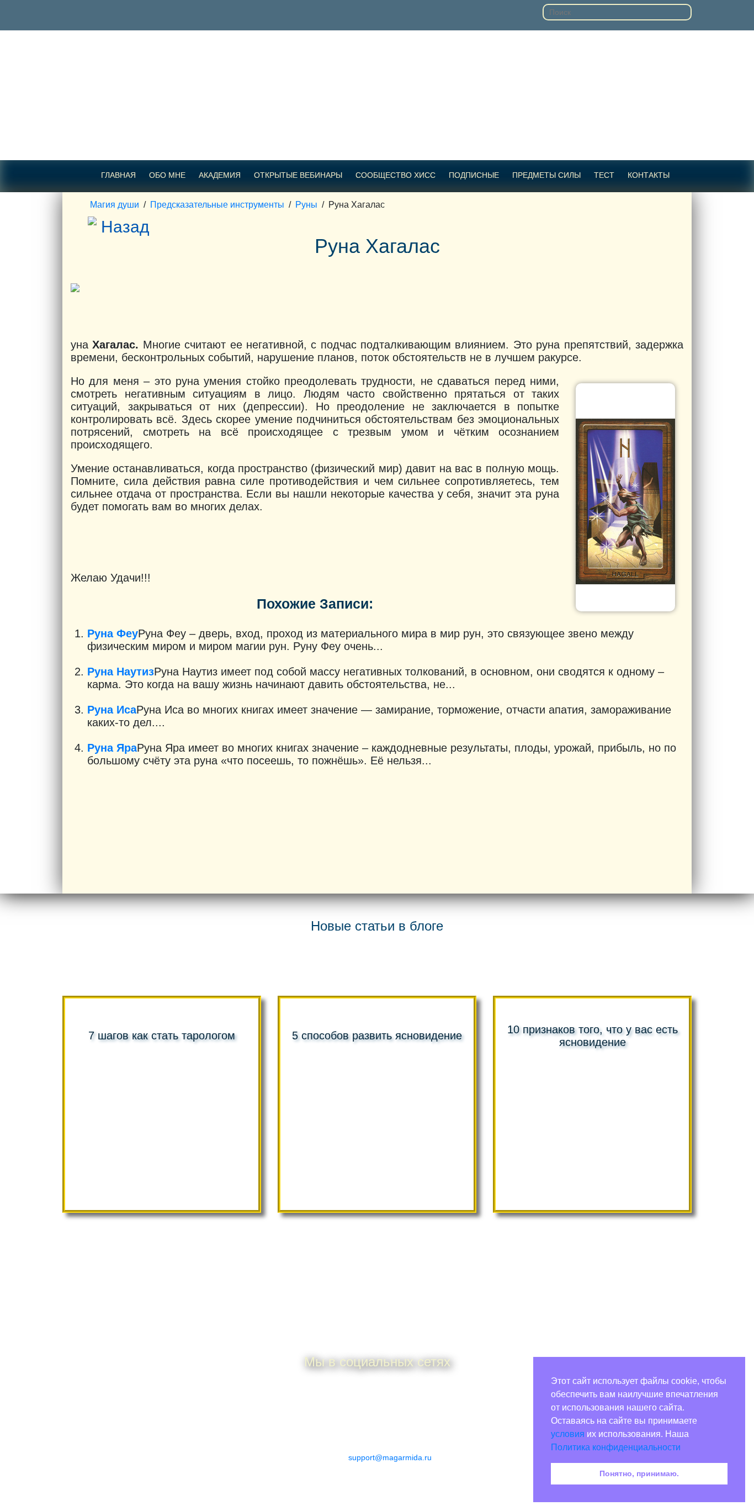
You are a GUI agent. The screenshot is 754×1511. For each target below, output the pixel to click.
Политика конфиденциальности (616, 1447)
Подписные (474, 175)
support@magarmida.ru (390, 1457)
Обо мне (167, 175)
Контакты (649, 175)
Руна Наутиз (120, 671)
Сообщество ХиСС (395, 175)
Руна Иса (111, 710)
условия (568, 1434)
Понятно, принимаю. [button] (639, 1473)
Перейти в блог (377, 1255)
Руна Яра (112, 748)
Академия (220, 175)
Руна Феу (112, 633)
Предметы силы (546, 175)
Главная (118, 175)
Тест (604, 175)
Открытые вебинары (298, 175)
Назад (125, 227)
